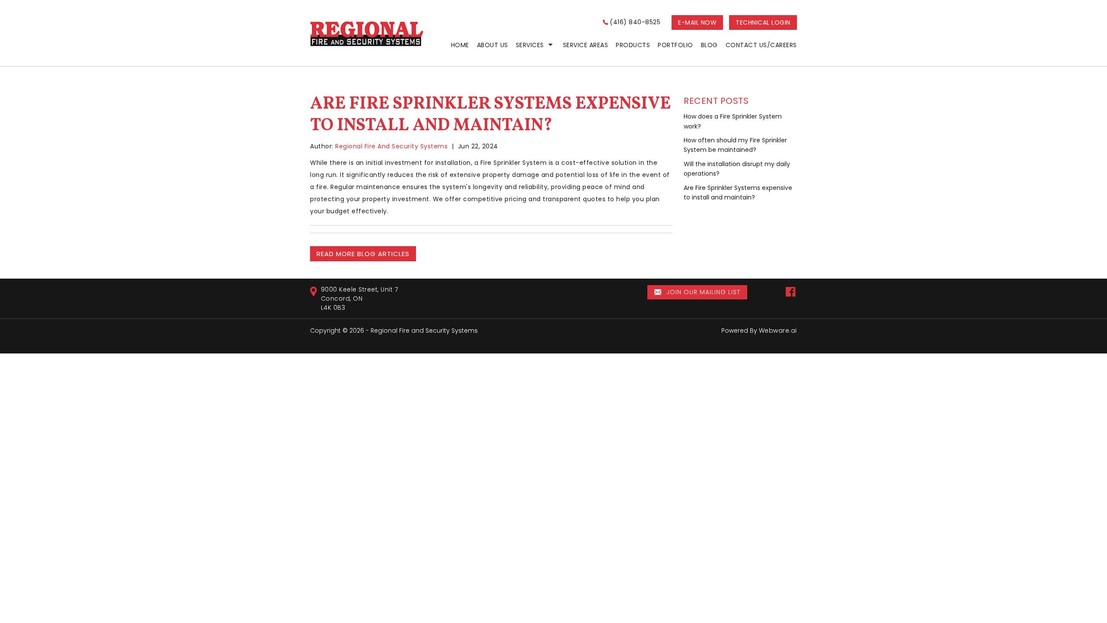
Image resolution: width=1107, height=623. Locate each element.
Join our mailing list (702, 292)
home (460, 45)
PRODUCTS (633, 45)
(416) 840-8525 (635, 22)
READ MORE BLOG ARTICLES (363, 253)
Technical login (763, 22)
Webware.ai (778, 330)
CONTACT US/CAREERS (761, 45)
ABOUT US (492, 45)
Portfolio (675, 45)
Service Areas (585, 45)
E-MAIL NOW (697, 22)
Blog (709, 45)
